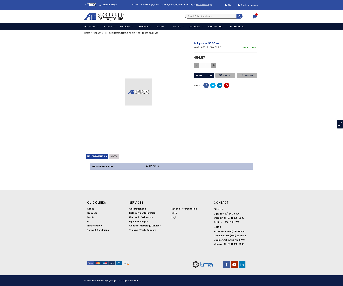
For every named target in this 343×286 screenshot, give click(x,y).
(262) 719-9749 (236, 240)
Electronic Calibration (141, 217)
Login (174, 217)
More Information (97, 156)
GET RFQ (340, 124)
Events (90, 217)
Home (87, 33)
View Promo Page (204, 4)
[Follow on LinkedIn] (242, 264)
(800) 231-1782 (231, 222)
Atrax (174, 213)
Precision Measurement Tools (120, 33)
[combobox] (214, 16)
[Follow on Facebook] (226, 264)
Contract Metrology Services (145, 225)
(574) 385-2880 (235, 218)
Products (98, 33)
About (90, 208)
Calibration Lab (137, 208)
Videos (114, 156)
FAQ (89, 221)
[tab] (97, 156)
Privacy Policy (94, 225)
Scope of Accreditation (184, 208)
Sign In (231, 5)
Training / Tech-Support (142, 230)
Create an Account (250, 5)
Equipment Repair (138, 221)
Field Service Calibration (142, 213)
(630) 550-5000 (231, 213)
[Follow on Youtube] (234, 264)
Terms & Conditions (98, 230)
